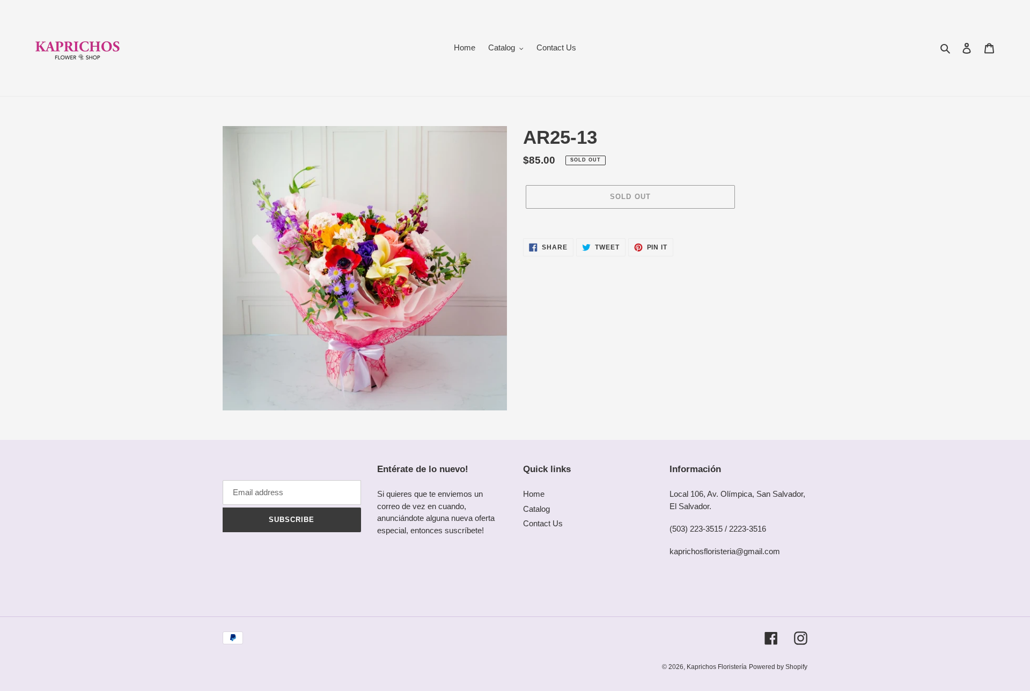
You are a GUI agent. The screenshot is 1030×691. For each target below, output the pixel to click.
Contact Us (543, 523)
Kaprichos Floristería (717, 667)
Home (534, 493)
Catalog (536, 508)
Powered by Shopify (778, 667)
